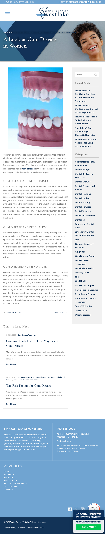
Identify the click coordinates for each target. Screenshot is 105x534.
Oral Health (81, 281)
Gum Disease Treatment (49, 32)
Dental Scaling (82, 202)
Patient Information (15, 483)
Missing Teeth (82, 272)
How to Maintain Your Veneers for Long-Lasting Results (86, 142)
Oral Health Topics (84, 285)
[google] (83, 509)
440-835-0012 (94, 2)
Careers (8, 489)
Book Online (77, 2)
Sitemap (21, 527)
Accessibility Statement (36, 527)
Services (8, 477)
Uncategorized (83, 314)
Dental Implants (83, 198)
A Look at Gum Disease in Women (30, 42)
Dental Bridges (83, 169)
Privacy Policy (10, 527)
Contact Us (10, 486)
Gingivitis (80, 251)
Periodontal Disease (85, 294)
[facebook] (70, 509)
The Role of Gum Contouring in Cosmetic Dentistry (85, 131)
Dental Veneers (83, 211)
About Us (9, 474)
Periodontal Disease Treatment (25, 380)
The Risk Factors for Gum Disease (28, 386)
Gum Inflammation (69, 32)
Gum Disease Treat (28, 32)
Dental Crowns (83, 181)
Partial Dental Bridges (86, 289)
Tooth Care (81, 310)
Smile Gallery (11, 480)
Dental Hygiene (83, 193)
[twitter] (76, 509)
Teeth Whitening (83, 306)
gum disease (28, 168)
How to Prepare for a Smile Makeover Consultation (86, 120)
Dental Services (83, 206)
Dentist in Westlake (85, 215)
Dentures (80, 219)
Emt (17, 32)
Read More (11, 364)
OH (77, 276)
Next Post (59, 312)
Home (7, 471)
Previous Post (14, 312)
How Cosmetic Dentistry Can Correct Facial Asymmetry (86, 108)
